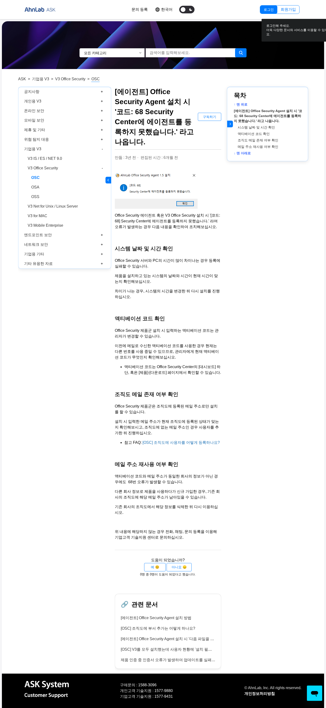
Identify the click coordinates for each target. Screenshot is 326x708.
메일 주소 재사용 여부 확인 (258, 147)
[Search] (241, 52)
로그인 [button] (269, 9)
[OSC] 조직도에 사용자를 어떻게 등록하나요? (181, 442)
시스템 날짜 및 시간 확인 (256, 127)
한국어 (167, 9)
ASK (22, 79)
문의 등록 (139, 9)
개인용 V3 (32, 101)
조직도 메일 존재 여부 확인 (258, 140)
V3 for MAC (37, 216)
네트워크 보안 (36, 244)
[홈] (40, 9)
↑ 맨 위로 (240, 104)
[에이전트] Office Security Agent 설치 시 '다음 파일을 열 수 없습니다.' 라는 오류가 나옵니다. (198, 639)
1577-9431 (163, 696)
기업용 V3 (40, 79)
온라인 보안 (34, 111)
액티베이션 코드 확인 (254, 134)
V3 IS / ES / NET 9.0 (45, 158)
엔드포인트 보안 (38, 235)
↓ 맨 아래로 (242, 153)
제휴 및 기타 (34, 130)
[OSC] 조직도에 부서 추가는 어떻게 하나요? (158, 628)
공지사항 (31, 92)
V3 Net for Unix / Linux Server (53, 206)
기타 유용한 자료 (38, 264)
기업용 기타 (34, 254)
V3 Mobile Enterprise (45, 225)
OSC (95, 79)
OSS (35, 197)
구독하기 (209, 117)
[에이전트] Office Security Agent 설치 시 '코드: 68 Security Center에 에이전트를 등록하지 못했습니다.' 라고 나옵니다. (268, 116)
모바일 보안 (34, 120)
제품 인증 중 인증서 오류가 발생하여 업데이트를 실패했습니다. (174, 660)
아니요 (177, 567)
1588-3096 (147, 685)
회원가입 (288, 9)
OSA (35, 187)
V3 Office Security (70, 79)
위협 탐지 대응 (36, 139)
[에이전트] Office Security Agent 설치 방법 (156, 618)
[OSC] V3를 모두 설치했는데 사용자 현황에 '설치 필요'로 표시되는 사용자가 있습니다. (193, 649)
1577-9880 (163, 691)
